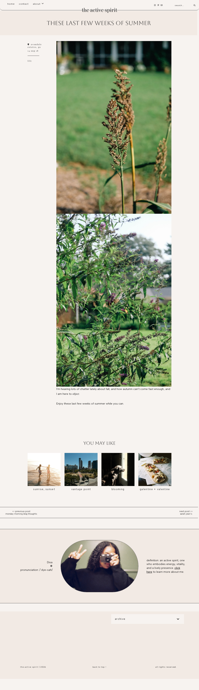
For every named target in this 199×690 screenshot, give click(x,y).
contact (24, 4)
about (36, 4)
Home (11, 4)
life (30, 61)
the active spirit (99, 9)
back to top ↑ (99, 667)
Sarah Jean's (186, 514)
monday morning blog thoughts (21, 514)
